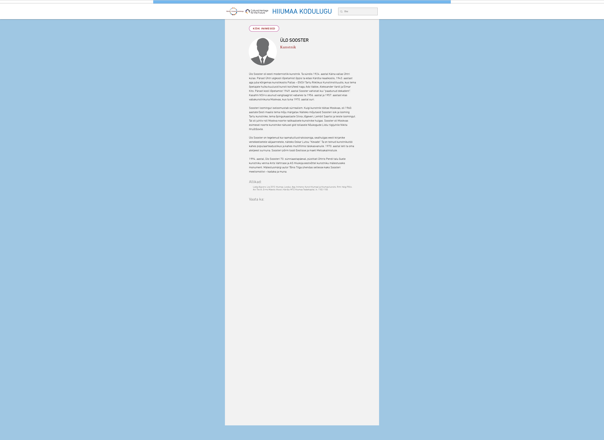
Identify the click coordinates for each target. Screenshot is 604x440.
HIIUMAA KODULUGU (302, 12)
